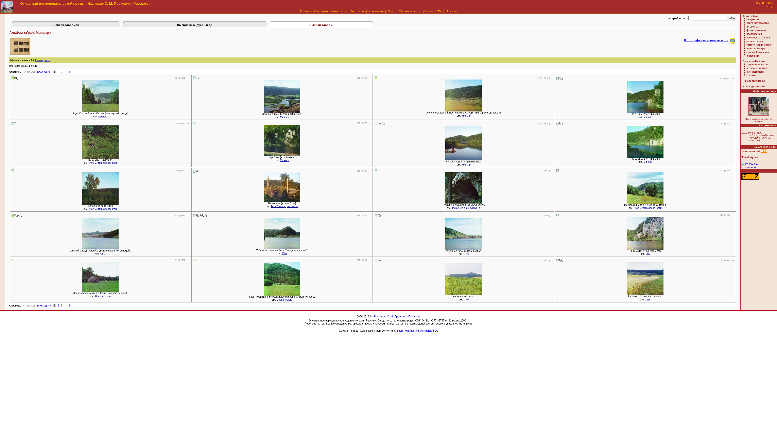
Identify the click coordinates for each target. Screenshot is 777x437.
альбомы (752, 26)
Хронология (376, 11)
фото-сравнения (756, 30)
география (752, 19)
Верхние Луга (103, 296)
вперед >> (44, 71)
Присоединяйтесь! (754, 81)
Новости (451, 11)
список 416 (753, 56)
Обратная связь (409, 11)
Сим (102, 253)
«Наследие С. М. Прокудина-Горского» (396, 316)
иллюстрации (754, 41)
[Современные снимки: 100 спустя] (561, 78)
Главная (305, 11)
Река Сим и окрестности (103, 163)
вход (770, 6)
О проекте (321, 11)
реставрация (754, 34)
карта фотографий (757, 23)
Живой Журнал (750, 157)
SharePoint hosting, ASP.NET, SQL (417, 330)
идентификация (755, 48)
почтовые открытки (758, 37)
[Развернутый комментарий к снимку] (206, 215)
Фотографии (339, 11)
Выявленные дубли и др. (195, 25)
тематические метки (758, 45)
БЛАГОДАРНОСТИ (754, 86)
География (358, 11)
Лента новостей (750, 151)
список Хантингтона (758, 52)
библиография (755, 72)
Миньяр (102, 116)
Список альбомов (66, 25)
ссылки (751, 75)
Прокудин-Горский (754, 61)
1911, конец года (751, 133)
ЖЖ (440, 11)
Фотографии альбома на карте (706, 40)
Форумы (428, 11)
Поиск (392, 11)
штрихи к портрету (757, 68)
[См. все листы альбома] (20, 53)
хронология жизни (757, 64)
